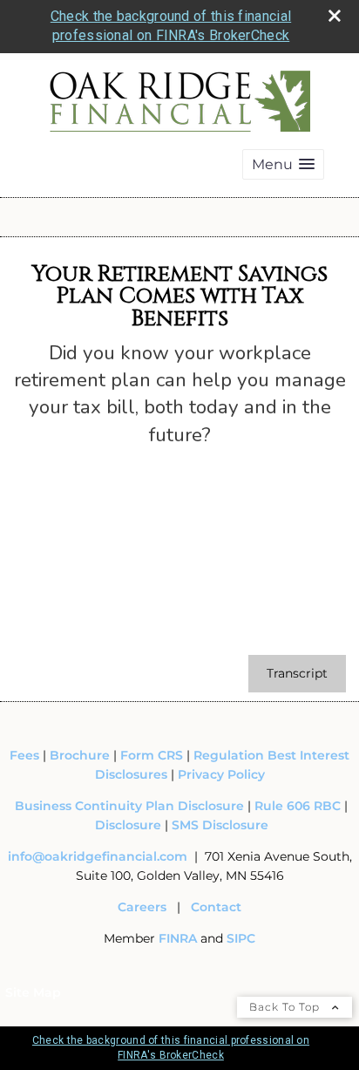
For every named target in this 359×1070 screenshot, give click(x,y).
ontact (220, 907)
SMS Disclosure (220, 825)
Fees (26, 755)
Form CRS (151, 755)
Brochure (80, 755)
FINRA (179, 938)
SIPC (241, 938)
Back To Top (286, 1006)
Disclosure (128, 825)
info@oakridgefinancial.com (97, 856)
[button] (283, 164)
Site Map (33, 992)
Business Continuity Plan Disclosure (129, 806)
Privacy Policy (221, 774)
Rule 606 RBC (297, 806)
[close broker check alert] (335, 16)
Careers (142, 907)
